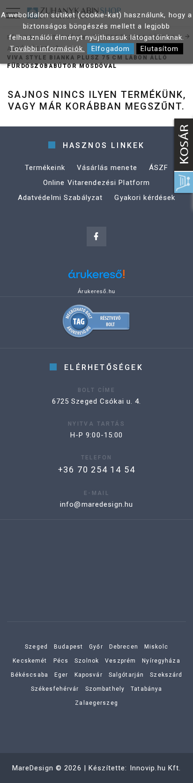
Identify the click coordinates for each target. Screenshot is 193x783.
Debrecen (123, 646)
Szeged (36, 646)
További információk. (47, 48)
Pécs (61, 660)
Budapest (68, 646)
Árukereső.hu (96, 291)
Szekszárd (166, 675)
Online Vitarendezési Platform (96, 182)
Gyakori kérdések (144, 197)
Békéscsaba (29, 675)
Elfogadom (110, 48)
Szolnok (86, 660)
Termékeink (45, 167)
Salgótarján (126, 675)
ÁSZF (159, 167)
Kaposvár (88, 675)
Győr (96, 646)
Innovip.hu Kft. (155, 768)
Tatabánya (146, 689)
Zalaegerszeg (96, 703)
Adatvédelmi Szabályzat (60, 197)
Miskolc (156, 646)
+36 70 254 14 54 (96, 469)
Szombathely (105, 689)
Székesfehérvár (55, 689)
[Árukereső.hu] (96, 277)
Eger (61, 675)
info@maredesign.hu (96, 504)
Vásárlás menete (107, 167)
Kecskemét (30, 660)
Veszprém (120, 660)
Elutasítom (159, 48)
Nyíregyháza (161, 660)
